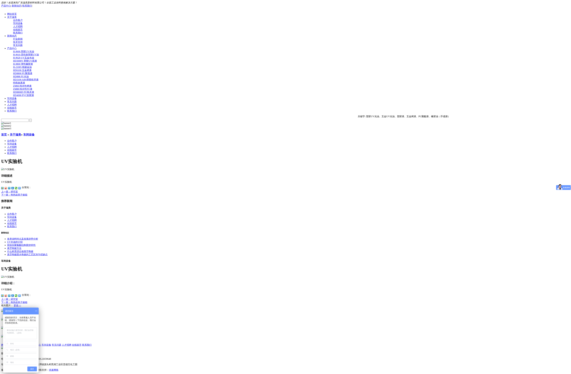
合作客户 (18, 20)
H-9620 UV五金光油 (23, 57)
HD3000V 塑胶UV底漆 (25, 61)
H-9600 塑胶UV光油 (23, 51)
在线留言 (18, 29)
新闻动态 (16, 5)
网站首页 (12, 14)
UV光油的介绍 (15, 242)
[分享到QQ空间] (2, 188)
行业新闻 (18, 39)
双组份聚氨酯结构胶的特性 (21, 245)
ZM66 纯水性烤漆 (22, 86)
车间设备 (18, 23)
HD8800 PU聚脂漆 (22, 73)
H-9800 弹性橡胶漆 (23, 64)
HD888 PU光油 (21, 76)
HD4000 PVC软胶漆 (23, 95)
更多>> (17, 305)
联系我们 (27, 5)
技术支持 (18, 42)
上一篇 (9, 191)
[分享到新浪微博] (6, 188)
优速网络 (53, 370)
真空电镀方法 (14, 248)
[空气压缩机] (2, 336)
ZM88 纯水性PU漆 (22, 89)
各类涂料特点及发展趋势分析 (22, 239)
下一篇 (14, 194)
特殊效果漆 (19, 82)
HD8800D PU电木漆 (23, 92)
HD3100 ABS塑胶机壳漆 (26, 79)
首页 (4, 134)
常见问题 (18, 45)
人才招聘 (18, 26)
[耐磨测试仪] (2, 328)
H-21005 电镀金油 (22, 67)
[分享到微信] (16, 188)
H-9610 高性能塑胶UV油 (26, 54)
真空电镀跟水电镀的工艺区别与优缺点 (27, 254)
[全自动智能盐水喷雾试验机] (2, 319)
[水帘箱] (2, 311)
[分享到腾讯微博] (9, 188)
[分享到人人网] (12, 188)
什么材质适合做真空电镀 (20, 251)
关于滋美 (12, 17)
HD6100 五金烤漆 (22, 70)
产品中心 (6, 5)
